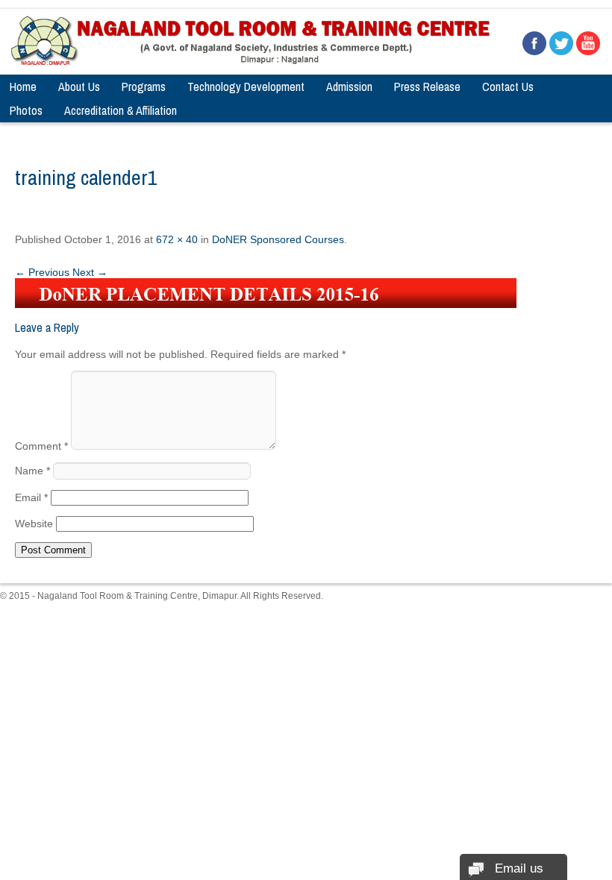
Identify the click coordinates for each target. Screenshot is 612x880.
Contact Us (508, 86)
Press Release (427, 86)
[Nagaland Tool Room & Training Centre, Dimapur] (251, 63)
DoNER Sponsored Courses (278, 239)
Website (34, 523)
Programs (144, 86)
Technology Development (246, 86)
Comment (41, 446)
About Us (79, 86)
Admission (349, 86)
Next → (89, 272)
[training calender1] (265, 304)
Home (23, 86)
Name (32, 471)
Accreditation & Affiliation (120, 110)
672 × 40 (177, 239)
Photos (26, 110)
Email (31, 497)
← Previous (42, 272)
